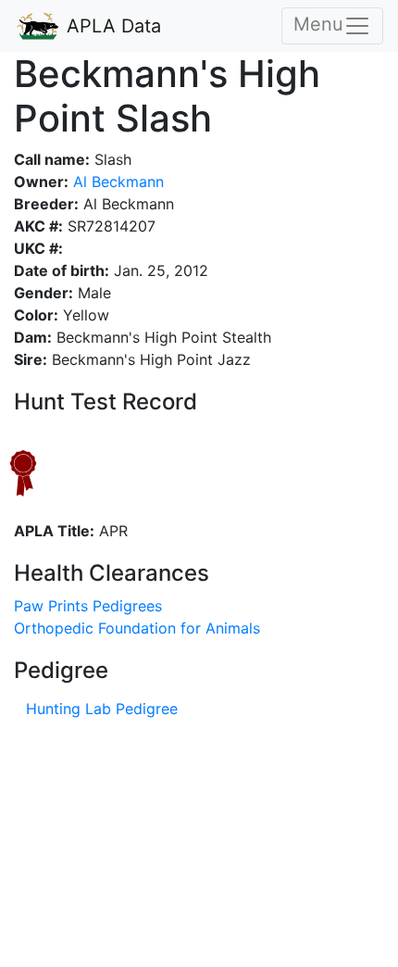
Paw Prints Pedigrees (88, 606)
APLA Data (111, 26)
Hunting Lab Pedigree (102, 708)
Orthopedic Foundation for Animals (137, 628)
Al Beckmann (116, 181)
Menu (318, 24)
